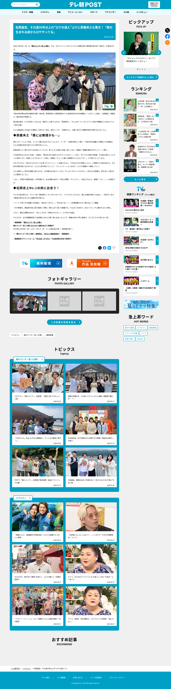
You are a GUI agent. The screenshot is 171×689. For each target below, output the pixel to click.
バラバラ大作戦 (131, 333)
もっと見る (140, 179)
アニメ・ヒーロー (75, 12)
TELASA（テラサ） (43, 238)
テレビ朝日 (46, 677)
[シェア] (104, 248)
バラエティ (45, 12)
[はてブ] (109, 248)
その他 (126, 12)
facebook (167, 36)
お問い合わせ (78, 677)
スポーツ (94, 12)
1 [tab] (137, 69)
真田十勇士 (129, 339)
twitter (167, 30)
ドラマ (143, 333)
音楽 (59, 12)
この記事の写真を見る (63, 322)
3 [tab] (142, 69)
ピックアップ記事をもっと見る (140, 77)
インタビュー (142, 12)
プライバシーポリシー (117, 677)
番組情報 (49, 335)
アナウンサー (110, 12)
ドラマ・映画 (27, 12)
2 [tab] (140, 69)
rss (167, 42)
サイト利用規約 (96, 677)
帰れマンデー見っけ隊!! (40, 46)
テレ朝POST (85, 4)
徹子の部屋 (129, 327)
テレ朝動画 (61, 677)
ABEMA (140, 339)
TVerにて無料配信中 (51, 234)
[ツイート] (100, 248)
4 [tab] (144, 69)
